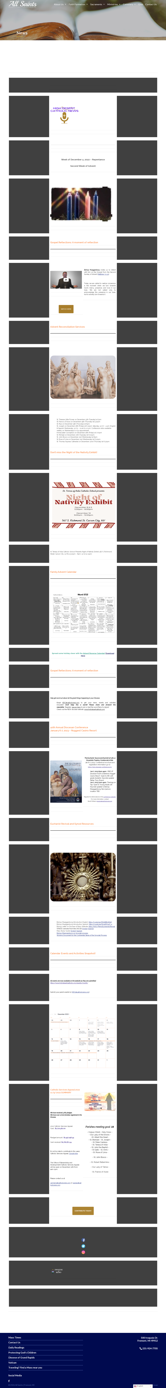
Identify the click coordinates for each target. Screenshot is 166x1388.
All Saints (19, 1385)
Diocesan (154, 1385)
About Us (59, 4)
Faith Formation (77, 4)
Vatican (12, 1362)
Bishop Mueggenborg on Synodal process (72, 933)
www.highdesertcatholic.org (94, 709)
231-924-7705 (150, 1348)
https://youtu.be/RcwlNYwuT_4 (100, 924)
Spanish (91, 929)
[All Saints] (22, 8)
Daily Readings (16, 1347)
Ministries (112, 4)
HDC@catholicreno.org (70, 703)
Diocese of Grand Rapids (21, 1357)
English (85, 929)
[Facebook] (83, 1240)
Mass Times (14, 1337)
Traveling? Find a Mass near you (25, 1367)
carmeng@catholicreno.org (60, 1183)
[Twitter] (83, 1246)
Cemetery (128, 4)
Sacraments (96, 4)
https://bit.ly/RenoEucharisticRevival (102, 926)
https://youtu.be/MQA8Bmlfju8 (100, 922)
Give (140, 4)
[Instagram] (83, 1252)
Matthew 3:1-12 (103, 274)
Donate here (73, 1153)
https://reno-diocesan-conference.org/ (100, 767)
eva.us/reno (76, 707)
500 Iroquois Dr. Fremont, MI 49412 (147, 1339)
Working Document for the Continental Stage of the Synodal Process (82, 935)
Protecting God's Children (22, 1352)
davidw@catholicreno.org (104, 801)
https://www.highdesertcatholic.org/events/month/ (69, 983)
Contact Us (151, 4)
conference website (109, 797)
